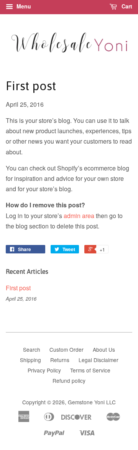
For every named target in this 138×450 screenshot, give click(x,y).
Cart (126, 6)
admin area (79, 215)
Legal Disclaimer (98, 360)
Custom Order (66, 349)
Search (31, 349)
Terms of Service (90, 370)
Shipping (30, 360)
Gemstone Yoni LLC (92, 402)
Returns (59, 360)
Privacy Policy (44, 370)
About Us (104, 349)
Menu (23, 6)
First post (18, 287)
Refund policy (69, 380)
